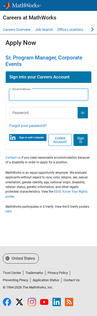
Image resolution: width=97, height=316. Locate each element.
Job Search (44, 30)
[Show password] (83, 112)
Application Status (46, 280)
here (8, 211)
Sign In (80, 140)
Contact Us (72, 280)
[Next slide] (87, 29)
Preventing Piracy (15, 280)
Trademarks (34, 273)
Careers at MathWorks (29, 18)
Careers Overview (17, 30)
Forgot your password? (28, 126)
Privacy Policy (58, 273)
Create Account (60, 140)
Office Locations (70, 30)
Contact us (13, 157)
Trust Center (12, 273)
